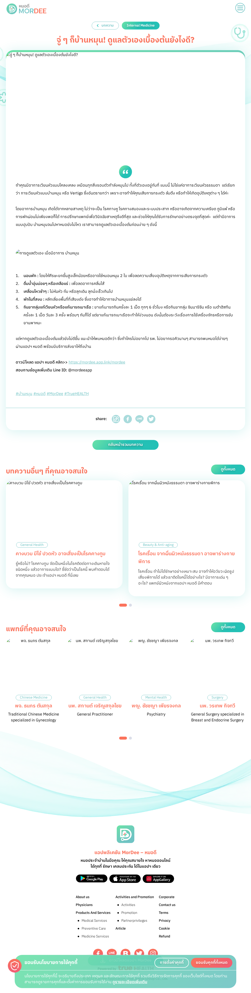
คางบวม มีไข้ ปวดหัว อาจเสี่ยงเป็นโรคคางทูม (60, 554)
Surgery (217, 697)
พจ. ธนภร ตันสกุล (33, 706)
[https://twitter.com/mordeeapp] (139, 954)
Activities (128, 905)
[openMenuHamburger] (240, 8)
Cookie (164, 928)
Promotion (129, 913)
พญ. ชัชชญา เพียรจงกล (156, 706)
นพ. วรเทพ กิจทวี (217, 706)
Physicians (84, 905)
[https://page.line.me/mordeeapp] (112, 953)
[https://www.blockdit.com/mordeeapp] (125, 954)
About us (82, 897)
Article (120, 928)
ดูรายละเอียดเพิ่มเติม (130, 982)
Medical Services (94, 920)
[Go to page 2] (130, 605)
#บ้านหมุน (24, 394)
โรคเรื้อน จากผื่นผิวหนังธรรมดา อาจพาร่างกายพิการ (186, 558)
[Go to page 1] (123, 605)
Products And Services (93, 913)
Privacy (164, 920)
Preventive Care (94, 928)
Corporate (167, 897)
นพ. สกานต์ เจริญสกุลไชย (95, 706)
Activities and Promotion (134, 897)
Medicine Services (95, 936)
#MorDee (55, 394)
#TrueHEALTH (76, 394)
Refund (164, 936)
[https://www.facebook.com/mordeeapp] (98, 954)
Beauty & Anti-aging (158, 545)
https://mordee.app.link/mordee (97, 362)
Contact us (167, 905)
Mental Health (156, 697)
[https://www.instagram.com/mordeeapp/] (153, 954)
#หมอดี (39, 394)
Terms (163, 913)
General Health (32, 545)
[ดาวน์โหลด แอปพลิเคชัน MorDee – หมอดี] (91, 879)
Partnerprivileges (134, 920)
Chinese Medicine (34, 697)
